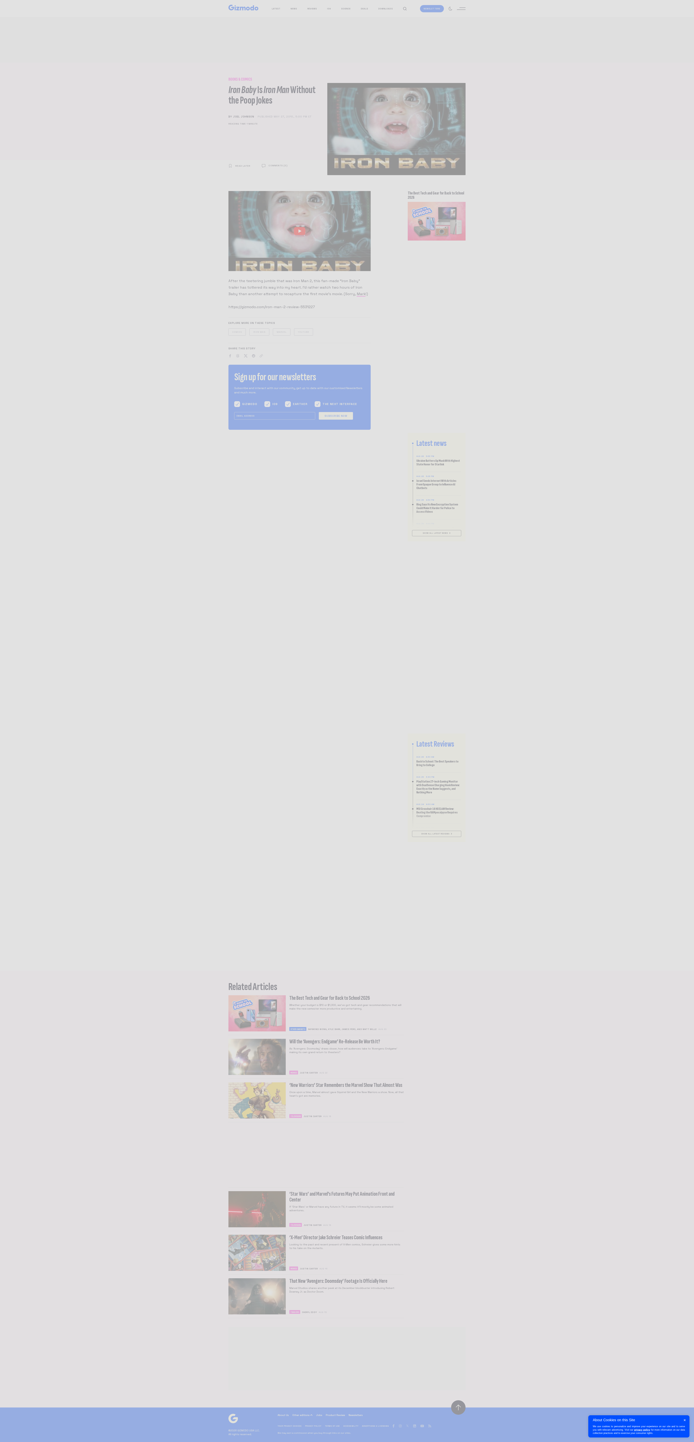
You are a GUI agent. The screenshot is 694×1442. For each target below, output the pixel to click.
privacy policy (642, 1429)
